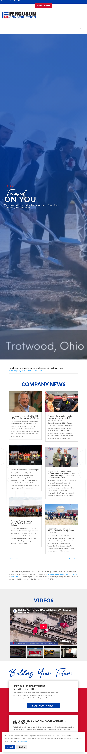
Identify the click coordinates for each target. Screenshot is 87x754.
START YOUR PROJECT (43, 705)
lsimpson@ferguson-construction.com (62, 574)
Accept (10, 747)
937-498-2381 (17, 577)
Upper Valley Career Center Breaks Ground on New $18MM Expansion (61, 531)
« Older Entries (13, 559)
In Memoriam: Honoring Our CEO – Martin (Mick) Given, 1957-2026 (25, 417)
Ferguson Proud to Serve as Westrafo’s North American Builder (22, 523)
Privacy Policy (22, 741)
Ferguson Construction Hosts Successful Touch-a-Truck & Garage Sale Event (60, 418)
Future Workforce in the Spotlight (25, 469)
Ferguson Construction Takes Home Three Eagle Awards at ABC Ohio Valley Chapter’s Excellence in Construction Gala (61, 474)
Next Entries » (73, 559)
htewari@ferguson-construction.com (25, 370)
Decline (22, 747)
